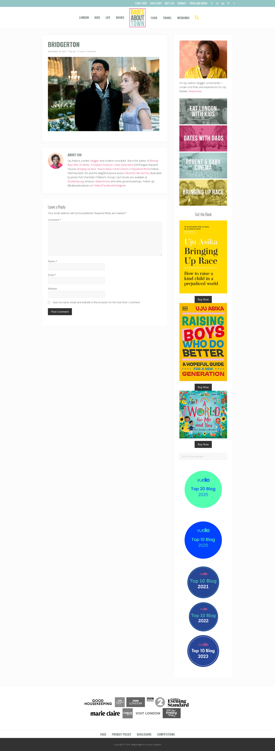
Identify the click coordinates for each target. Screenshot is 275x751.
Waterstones (102, 181)
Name (52, 261)
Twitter (98, 185)
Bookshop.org (76, 181)
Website (52, 288)
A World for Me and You (136, 173)
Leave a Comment (87, 51)
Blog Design (136, 744)
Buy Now (203, 299)
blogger (95, 160)
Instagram (120, 185)
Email (52, 275)
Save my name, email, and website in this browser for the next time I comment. (96, 302)
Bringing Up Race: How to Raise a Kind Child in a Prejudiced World (113, 169)
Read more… (196, 91)
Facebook (108, 185)
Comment (54, 220)
